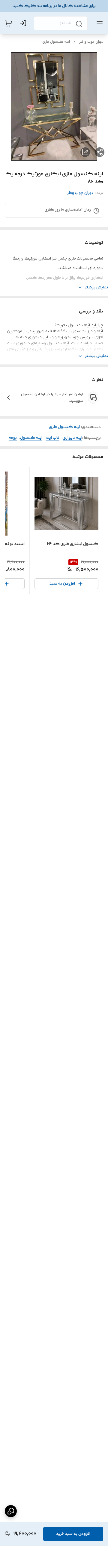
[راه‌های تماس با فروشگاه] (11, 1511)
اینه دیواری (72, 438)
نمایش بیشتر (96, 287)
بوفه (13, 438)
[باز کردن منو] (98, 23)
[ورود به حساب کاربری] (24, 23)
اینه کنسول (31, 438)
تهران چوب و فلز (91, 42)
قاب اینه (52, 438)
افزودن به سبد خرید (73, 1534)
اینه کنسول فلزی (56, 42)
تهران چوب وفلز (80, 193)
